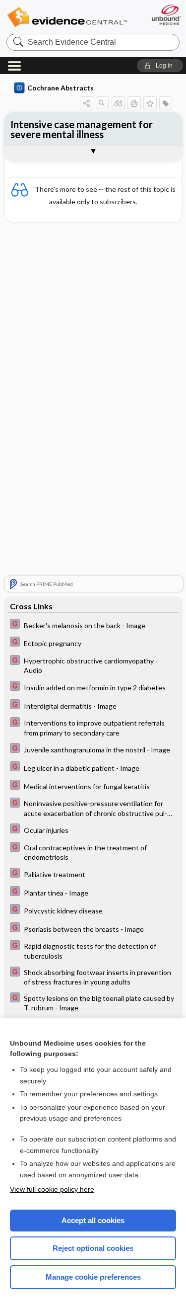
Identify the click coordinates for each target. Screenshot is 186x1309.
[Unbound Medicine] (166, 14)
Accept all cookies (93, 1220)
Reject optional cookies (93, 1248)
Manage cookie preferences (93, 1277)
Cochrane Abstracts (60, 87)
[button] (160, 65)
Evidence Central (66, 17)
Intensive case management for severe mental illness (81, 129)
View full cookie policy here (52, 1189)
